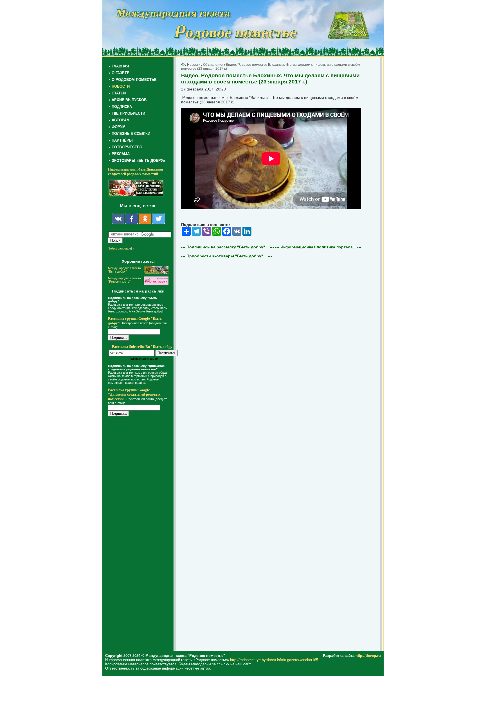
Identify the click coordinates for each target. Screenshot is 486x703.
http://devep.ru (368, 656)
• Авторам (119, 120)
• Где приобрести (127, 113)
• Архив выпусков (128, 100)
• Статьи (117, 93)
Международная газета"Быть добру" (124, 269)
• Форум (117, 127)
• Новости (119, 86)
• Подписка (120, 107)
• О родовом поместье (133, 80)
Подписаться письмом (143, 358)
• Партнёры (121, 140)
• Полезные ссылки (129, 133)
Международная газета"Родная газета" (124, 279)
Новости (194, 65)
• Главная (119, 66)
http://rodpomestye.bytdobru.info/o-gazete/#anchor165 (274, 660)
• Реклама (119, 154)
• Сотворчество (125, 147)
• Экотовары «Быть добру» (137, 160)
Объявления (213, 65)
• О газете (119, 73)
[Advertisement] (142, 534)
